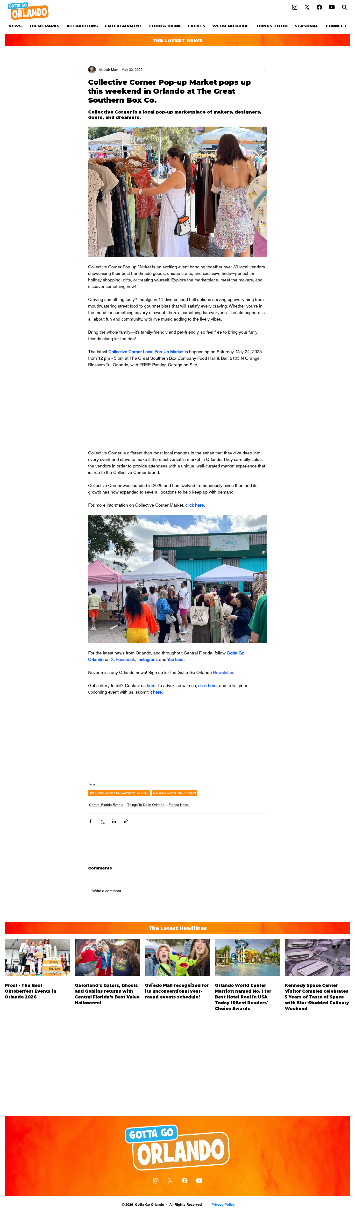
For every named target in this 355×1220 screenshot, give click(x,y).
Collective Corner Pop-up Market (174, 793)
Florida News (179, 805)
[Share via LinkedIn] (114, 821)
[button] (44, 26)
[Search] (344, 7)
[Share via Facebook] (90, 821)
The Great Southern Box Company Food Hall (119, 793)
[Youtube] (331, 7)
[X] (307, 7)
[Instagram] (294, 7)
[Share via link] (126, 821)
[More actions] (264, 69)
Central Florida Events (106, 805)
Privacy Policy (223, 1204)
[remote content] (177, 408)
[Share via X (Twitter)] (102, 821)
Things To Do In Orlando (145, 805)
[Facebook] (319, 7)
